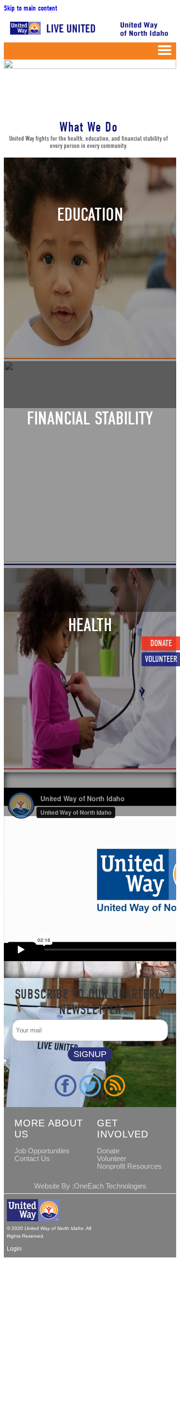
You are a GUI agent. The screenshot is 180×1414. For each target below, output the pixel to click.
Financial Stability (90, 418)
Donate (161, 643)
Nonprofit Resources (129, 1166)
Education (90, 214)
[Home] (51, 34)
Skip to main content (30, 8)
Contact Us (32, 1159)
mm (164, 51)
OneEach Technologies (110, 1186)
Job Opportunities (42, 1151)
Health (90, 625)
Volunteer (161, 659)
